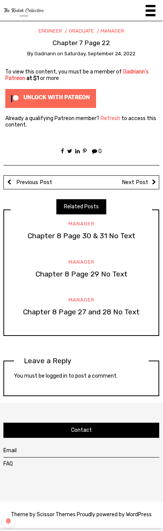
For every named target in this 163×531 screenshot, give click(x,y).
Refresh (110, 118)
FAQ (8, 464)
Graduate (81, 31)
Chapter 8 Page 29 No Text (81, 274)
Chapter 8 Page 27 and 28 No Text (81, 312)
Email (10, 450)
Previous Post (33, 182)
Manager (112, 31)
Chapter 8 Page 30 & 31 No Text (81, 235)
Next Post (135, 182)
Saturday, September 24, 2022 (99, 53)
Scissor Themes (56, 514)
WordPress (139, 514)
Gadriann (45, 53)
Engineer (50, 31)
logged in (56, 376)
